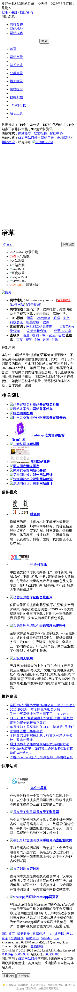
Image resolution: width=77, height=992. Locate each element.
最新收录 (16, 81)
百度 (26, 335)
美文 (66, 318)
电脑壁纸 (32, 322)
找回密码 (26, 12)
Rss (56, 938)
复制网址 (63, 300)
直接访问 (8, 975)
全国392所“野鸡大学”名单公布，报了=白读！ (42, 705)
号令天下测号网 (47, 812)
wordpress (43, 318)
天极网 (28, 658)
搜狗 (35, 335)
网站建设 (8, 142)
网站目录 (16, 57)
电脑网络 (63, 137)
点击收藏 (33, 304)
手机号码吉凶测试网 (57, 840)
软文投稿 (40, 133)
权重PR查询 (62, 331)
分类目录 (16, 73)
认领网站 (17, 304)
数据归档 (16, 97)
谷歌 (61, 335)
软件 (46, 322)
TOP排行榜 (18, 105)
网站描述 (16, 33)
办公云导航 (38, 788)
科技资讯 (16, 322)
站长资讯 (16, 65)
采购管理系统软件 (52, 625)
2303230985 (51, 954)
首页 (13, 49)
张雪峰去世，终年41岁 (26, 731)
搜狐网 (35, 514)
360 (43, 335)
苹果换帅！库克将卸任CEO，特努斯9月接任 (42, 727)
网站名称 (16, 24)
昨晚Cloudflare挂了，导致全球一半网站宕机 (41, 757)
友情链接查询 (37, 331)
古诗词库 (32, 868)
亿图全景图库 (43, 597)
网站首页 (8, 934)
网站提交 (16, 89)
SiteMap (46, 938)
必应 (52, 335)
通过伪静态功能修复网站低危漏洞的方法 (39, 744)
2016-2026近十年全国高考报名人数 (35, 709)
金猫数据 (37, 946)
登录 (5, 12)
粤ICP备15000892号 (16, 954)
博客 (30, 318)
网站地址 (16, 28)
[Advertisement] (38, 185)
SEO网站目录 (28, 137)
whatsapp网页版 (47, 897)
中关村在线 (38, 564)
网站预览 (68, 244)
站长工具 (16, 113)
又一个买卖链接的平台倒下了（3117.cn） (40, 714)
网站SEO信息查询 (39, 326)
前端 (56, 318)
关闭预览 (23, 975)
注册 (14, 12)
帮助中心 (56, 133)
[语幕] (8, 245)
